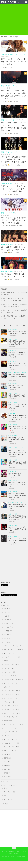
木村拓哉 (6, 754)
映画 (7, 54)
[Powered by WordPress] (8, 856)
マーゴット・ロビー (10, 717)
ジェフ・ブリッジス (15, 152)
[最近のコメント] (17, 325)
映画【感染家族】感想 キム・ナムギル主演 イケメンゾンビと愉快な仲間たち (17, 342)
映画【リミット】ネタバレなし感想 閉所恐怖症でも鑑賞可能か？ (17, 365)
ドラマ (5, 781)
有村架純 (6, 765)
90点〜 (3, 183)
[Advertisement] (14, 21)
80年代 (6, 642)
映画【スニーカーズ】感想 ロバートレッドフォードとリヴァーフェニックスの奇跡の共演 (13, 188)
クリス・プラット (9, 702)
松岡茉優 (24, 372)
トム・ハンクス (8, 672)
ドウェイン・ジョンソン (11, 705)
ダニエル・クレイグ (10, 739)
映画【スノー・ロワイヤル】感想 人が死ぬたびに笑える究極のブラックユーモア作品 (17, 452)
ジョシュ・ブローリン (10, 709)
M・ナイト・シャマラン (11, 657)
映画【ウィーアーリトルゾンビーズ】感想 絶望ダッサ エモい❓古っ (17, 428)
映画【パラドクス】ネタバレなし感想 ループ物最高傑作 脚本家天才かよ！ (17, 354)
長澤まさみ (7, 762)
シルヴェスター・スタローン (18, 86)
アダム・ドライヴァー (10, 743)
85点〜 (3, 54)
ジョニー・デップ (20, 54)
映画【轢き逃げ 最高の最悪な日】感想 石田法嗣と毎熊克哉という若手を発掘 (17, 517)
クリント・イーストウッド (12, 646)
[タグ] (23, 325)
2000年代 (6, 634)
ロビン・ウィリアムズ (10, 747)
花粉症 (6, 788)
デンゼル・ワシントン (10, 694)
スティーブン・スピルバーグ (12, 649)
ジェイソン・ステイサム (11, 690)
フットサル (7, 799)
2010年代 (14, 350)
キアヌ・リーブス (9, 687)
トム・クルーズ (8, 668)
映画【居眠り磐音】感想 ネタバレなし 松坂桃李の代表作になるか (17, 506)
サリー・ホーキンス (10, 720)
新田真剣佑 (7, 773)
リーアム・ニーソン (10, 698)
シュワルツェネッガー (10, 664)
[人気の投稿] (11, 325)
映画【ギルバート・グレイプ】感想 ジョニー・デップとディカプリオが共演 (13, 61)
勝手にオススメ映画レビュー (11, 2)
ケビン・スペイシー (10, 732)
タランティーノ (8, 653)
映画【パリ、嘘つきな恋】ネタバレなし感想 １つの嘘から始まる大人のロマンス (17, 495)
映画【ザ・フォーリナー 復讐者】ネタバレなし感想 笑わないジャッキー (17, 540)
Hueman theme (23, 856)
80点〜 (7, 120)
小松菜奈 (6, 776)
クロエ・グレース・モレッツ (12, 724)
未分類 (5, 804)
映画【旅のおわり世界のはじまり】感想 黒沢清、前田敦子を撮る (17, 439)
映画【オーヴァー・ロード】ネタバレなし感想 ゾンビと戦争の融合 (17, 529)
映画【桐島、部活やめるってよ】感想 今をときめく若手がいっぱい (17, 376)
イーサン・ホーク (20, 213)
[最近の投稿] (4, 325)
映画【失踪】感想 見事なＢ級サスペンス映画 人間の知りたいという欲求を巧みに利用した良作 (13, 159)
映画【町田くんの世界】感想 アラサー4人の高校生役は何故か (17, 463)
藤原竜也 (6, 758)
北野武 (6, 661)
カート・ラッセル (9, 728)
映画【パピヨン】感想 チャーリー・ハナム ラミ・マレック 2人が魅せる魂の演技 (17, 417)
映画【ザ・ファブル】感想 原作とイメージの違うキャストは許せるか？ (17, 406)
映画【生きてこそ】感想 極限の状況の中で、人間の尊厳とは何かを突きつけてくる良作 (13, 220)
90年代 (12, 54)
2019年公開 (14, 329)
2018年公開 (7, 623)
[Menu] (26, 2)
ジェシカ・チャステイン (11, 713)
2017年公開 (7, 627)
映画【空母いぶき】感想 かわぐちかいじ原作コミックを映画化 (17, 484)
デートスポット (8, 792)
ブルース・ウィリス (10, 683)
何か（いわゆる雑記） (9, 785)
